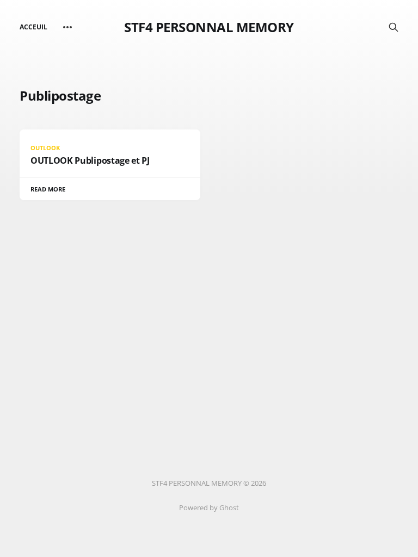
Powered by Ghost (209, 507)
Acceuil (33, 27)
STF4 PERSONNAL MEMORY (209, 27)
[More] (67, 27)
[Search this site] (393, 27)
